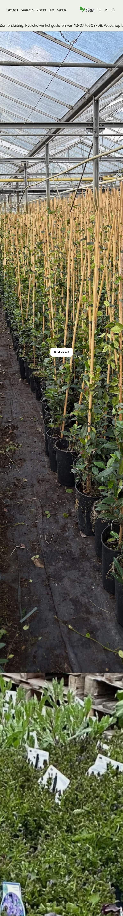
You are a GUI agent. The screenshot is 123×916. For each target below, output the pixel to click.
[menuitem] (12, 9)
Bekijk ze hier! (61, 352)
